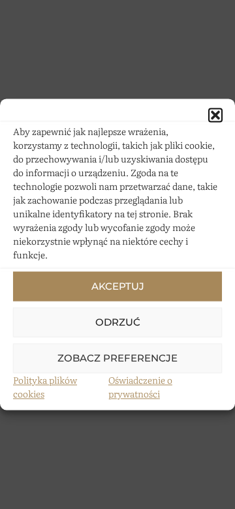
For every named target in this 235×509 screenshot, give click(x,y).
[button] (215, 114)
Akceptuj (117, 286)
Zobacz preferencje (117, 358)
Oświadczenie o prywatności (140, 386)
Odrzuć (117, 322)
